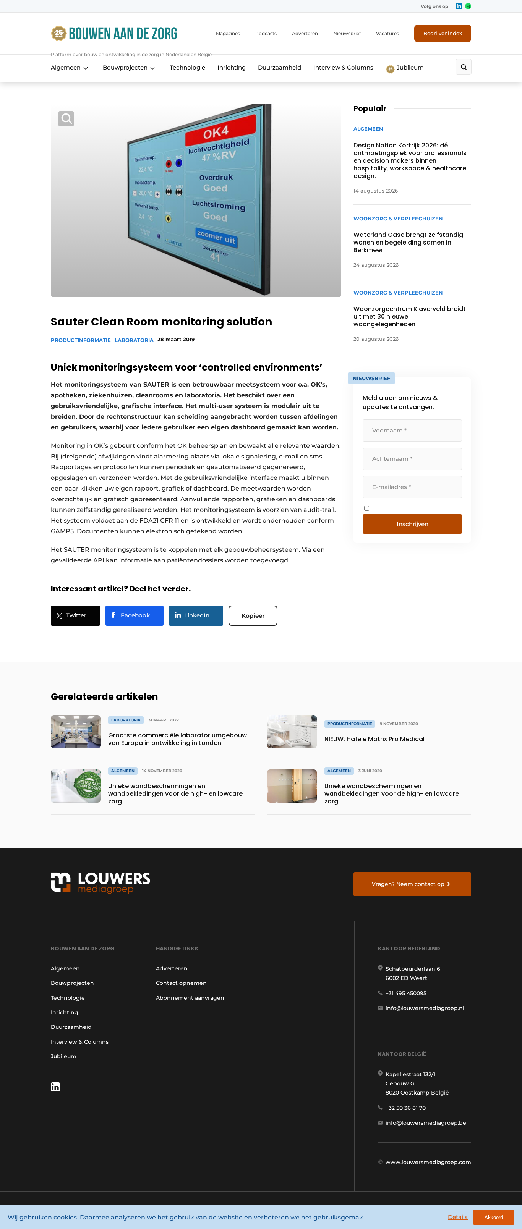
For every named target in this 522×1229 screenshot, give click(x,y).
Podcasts (266, 33)
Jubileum (409, 67)
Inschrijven (412, 524)
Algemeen (66, 67)
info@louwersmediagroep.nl (425, 1008)
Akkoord (494, 1217)
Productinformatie (81, 340)
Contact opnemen (181, 983)
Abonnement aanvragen (190, 997)
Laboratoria (134, 340)
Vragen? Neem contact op (408, 884)
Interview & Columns (343, 67)
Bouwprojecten (125, 67)
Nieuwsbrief (347, 33)
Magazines (228, 33)
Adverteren (305, 33)
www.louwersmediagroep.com (428, 1162)
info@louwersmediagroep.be (426, 1122)
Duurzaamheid (279, 67)
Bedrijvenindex (442, 33)
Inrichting (231, 67)
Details (458, 1217)
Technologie (187, 67)
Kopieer (253, 615)
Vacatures (387, 33)
